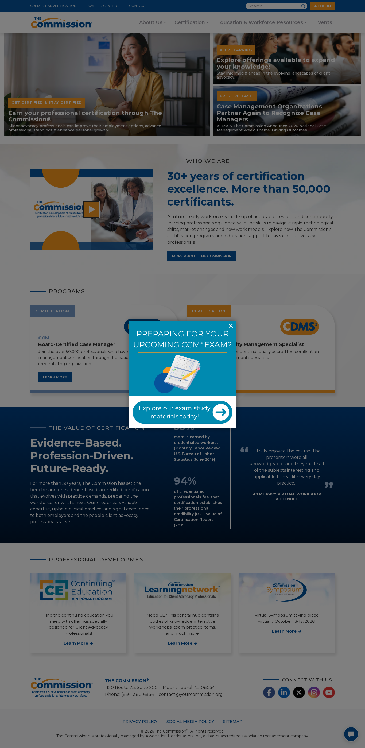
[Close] (230, 326)
